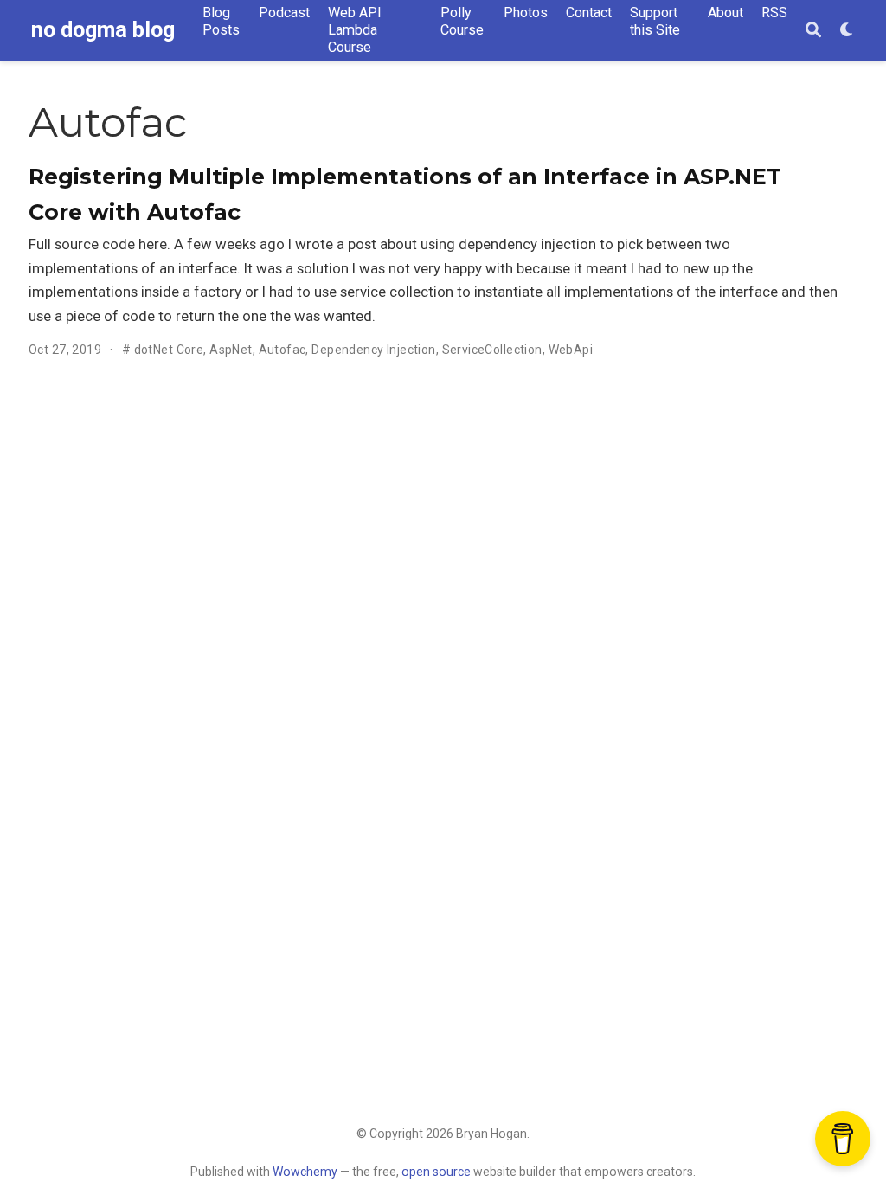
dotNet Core (169, 350)
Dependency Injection (373, 350)
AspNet (231, 350)
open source (436, 1172)
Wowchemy (305, 1172)
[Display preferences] (847, 31)
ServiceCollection (492, 350)
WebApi (571, 350)
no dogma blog (103, 29)
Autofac (282, 350)
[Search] (813, 31)
